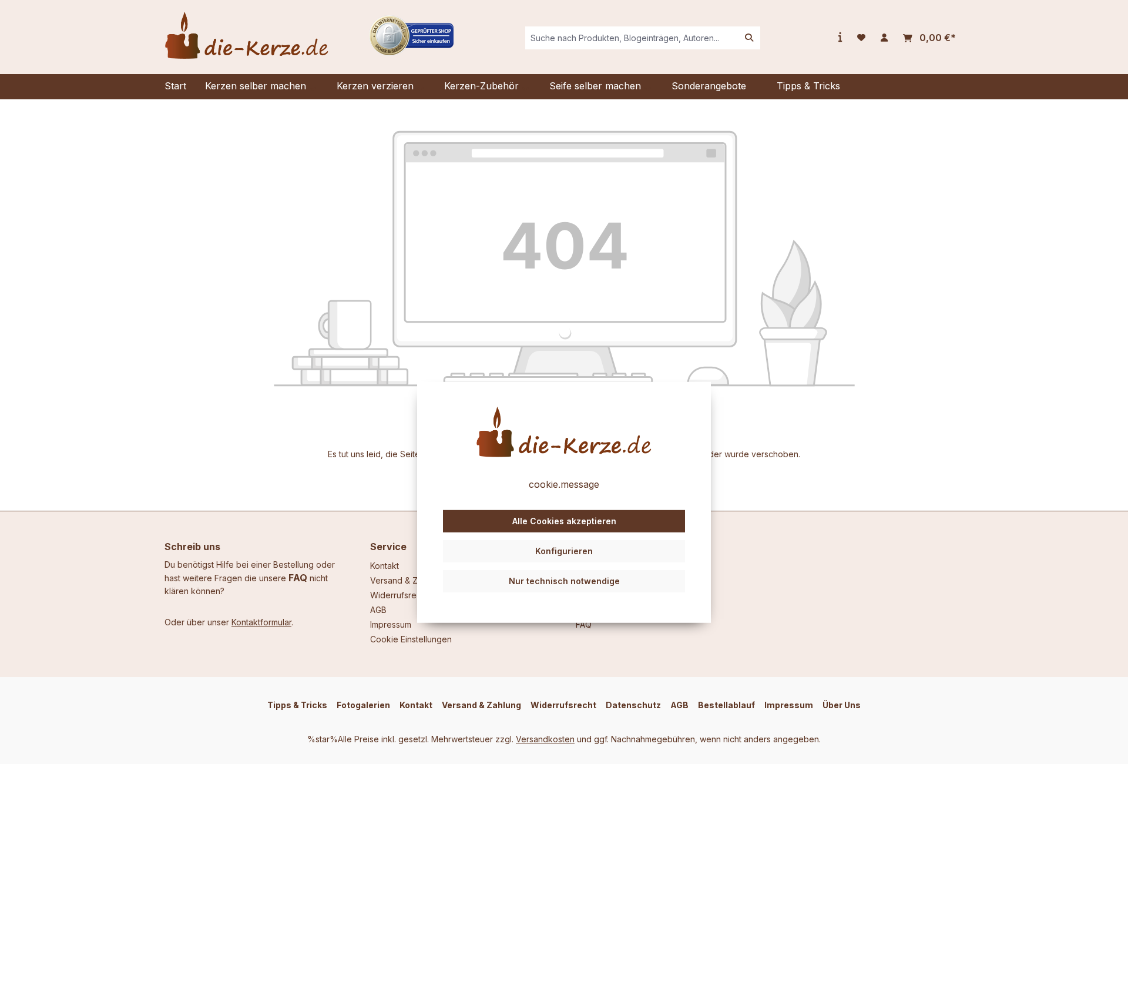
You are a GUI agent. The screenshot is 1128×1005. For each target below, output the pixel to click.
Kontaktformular (261, 622)
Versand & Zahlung (407, 580)
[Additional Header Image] (411, 34)
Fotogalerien (363, 705)
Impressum (390, 624)
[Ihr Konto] (884, 37)
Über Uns (841, 705)
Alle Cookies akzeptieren (564, 521)
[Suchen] (749, 37)
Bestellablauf (726, 705)
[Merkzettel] (861, 37)
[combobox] (631, 37)
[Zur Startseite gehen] (246, 35)
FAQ (297, 578)
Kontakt (384, 566)
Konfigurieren (564, 551)
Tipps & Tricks (297, 705)
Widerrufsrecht (399, 595)
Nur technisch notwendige (564, 580)
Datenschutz (633, 705)
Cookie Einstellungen (411, 639)
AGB (378, 610)
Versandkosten (545, 739)
